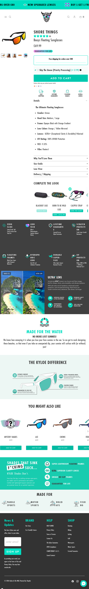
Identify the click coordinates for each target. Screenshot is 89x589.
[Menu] (5, 16)
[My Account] (74, 16)
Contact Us (49, 538)
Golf (69, 538)
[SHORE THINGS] (14, 38)
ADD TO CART (11, 448)
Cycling (70, 534)
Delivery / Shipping (42, 174)
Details (37, 100)
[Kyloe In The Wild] (46, 17)
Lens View (38, 168)
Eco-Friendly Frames (31, 530)
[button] (41, 36)
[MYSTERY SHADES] (10, 423)
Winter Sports (71, 547)
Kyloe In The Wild (14, 581)
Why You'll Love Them (43, 158)
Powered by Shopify (25, 581)
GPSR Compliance (51, 547)
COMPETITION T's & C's (53, 551)
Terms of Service (51, 534)
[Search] (10, 16)
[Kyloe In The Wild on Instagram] (77, 581)
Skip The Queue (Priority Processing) (54, 70)
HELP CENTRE (50, 526)
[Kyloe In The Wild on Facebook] (72, 581)
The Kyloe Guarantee (52, 542)
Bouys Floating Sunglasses (48, 40)
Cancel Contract (51, 555)
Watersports (71, 542)
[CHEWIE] (62, 423)
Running (70, 526)
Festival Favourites (73, 551)
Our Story (28, 526)
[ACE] (36, 423)
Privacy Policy (50, 530)
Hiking (69, 530)
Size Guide (38, 163)
